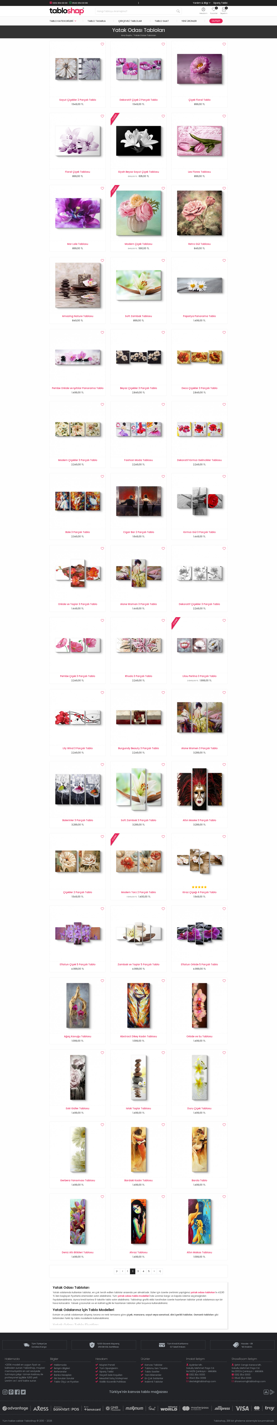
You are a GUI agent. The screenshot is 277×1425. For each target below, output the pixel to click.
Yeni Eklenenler (153, 1375)
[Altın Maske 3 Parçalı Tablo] (199, 789)
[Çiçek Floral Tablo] (199, 68)
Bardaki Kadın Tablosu (138, 1180)
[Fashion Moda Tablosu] (138, 429)
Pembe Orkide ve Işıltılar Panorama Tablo (77, 388)
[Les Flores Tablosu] (199, 140)
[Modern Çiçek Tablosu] (138, 212)
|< (117, 1271)
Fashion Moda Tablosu (138, 460)
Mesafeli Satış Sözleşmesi (113, 1378)
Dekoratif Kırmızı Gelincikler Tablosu (199, 460)
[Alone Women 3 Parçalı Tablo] (199, 717)
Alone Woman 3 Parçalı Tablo (138, 604)
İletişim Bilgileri (62, 1368)
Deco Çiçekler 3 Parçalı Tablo (199, 388)
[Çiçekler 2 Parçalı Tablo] (77, 861)
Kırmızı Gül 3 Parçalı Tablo (199, 532)
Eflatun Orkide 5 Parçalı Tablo (199, 964)
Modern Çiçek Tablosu (138, 244)
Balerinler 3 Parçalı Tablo (77, 820)
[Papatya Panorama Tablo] (199, 285)
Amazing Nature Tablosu (77, 316)
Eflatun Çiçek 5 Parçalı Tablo (77, 964)
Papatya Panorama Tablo (199, 316)
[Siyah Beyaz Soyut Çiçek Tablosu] (138, 140)
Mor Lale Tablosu (77, 244)
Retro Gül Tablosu (199, 244)
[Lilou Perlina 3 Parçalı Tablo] (199, 645)
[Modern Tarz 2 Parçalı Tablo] (138, 861)
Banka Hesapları (62, 1375)
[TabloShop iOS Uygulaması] (266, 1392)
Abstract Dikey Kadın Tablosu (138, 1036)
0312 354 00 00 (59, 3)
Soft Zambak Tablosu (138, 316)
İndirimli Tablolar (154, 1381)
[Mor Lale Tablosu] (77, 212)
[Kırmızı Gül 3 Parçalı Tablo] (199, 501)
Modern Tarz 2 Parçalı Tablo (138, 892)
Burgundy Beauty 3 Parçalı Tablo (138, 748)
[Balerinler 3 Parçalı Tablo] (77, 789)
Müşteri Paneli (107, 1364)
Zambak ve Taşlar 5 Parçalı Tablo (138, 964)
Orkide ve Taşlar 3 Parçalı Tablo (77, 604)
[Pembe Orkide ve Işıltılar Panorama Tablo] (77, 357)
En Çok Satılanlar (154, 1378)
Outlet (216, 21)
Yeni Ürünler (189, 21)
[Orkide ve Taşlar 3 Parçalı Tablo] (77, 573)
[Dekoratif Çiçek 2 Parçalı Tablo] (138, 68)
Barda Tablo (199, 1180)
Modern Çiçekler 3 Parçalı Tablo (77, 460)
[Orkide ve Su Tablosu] (199, 1005)
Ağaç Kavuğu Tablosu (77, 1036)
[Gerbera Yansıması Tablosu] (77, 1149)
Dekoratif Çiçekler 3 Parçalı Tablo (199, 604)
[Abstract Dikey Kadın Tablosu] (138, 1005)
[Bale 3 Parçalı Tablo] (77, 501)
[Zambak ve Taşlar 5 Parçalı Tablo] (138, 933)
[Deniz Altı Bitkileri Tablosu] (77, 1221)
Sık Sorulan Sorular (64, 1378)
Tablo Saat (162, 21)
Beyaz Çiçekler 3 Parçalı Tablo (138, 388)
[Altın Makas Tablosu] (199, 1221)
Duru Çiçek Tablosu (199, 1108)
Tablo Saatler (152, 1371)
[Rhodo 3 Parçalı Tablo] (138, 645)
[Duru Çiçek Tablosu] (199, 1077)
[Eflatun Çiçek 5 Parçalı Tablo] (77, 933)
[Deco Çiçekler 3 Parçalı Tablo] (199, 357)
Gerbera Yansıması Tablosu (77, 1180)
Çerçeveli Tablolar (130, 21)
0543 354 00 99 (80, 3)
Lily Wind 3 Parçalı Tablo (78, 748)
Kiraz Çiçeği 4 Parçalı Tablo (199, 892)
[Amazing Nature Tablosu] (77, 285)
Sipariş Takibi (220, 2)
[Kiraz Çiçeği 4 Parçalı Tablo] (199, 861)
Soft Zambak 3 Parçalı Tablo (138, 820)
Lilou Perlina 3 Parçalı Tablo (199, 676)
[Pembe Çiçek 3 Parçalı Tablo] (77, 645)
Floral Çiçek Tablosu (77, 171)
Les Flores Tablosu (199, 171)
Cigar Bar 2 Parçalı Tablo (138, 532)
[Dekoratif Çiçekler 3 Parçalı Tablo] (199, 573)
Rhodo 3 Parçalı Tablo (138, 676)
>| (160, 1271)
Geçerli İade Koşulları (110, 1375)
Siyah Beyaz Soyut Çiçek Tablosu (138, 171)
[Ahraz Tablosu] (138, 1221)
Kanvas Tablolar (153, 1364)
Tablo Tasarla (97, 21)
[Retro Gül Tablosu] (199, 212)
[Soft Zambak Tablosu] (138, 285)
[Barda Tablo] (199, 1149)
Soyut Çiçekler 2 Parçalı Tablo (77, 99)
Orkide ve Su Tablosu (199, 1036)
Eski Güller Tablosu (77, 1108)
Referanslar (60, 1371)
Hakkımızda (60, 1364)
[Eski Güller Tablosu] (77, 1077)
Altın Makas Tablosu (199, 1252)
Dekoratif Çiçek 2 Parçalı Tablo (139, 99)
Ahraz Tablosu (138, 1252)
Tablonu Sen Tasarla (156, 1368)
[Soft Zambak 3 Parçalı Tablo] (138, 789)
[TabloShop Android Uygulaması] (272, 1392)
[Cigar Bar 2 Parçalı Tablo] (138, 501)
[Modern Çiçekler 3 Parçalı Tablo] (77, 429)
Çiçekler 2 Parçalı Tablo (77, 892)
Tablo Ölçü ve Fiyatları (66, 1381)
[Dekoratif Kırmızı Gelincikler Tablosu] (199, 429)
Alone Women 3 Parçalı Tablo (199, 748)
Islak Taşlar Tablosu (138, 1108)
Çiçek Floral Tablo (199, 99)
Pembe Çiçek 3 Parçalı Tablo (77, 676)
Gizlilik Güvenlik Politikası (112, 1381)
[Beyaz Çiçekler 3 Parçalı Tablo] (138, 357)
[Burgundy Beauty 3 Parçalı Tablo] (138, 717)
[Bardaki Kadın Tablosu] (138, 1149)
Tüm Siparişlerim (108, 1368)
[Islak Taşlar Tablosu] (138, 1077)
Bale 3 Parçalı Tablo (77, 532)
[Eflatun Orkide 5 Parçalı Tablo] (199, 933)
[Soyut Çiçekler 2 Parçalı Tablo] (77, 68)
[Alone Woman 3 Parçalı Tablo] (138, 573)
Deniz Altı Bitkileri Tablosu (77, 1252)
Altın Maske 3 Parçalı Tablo (199, 820)
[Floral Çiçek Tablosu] (77, 140)
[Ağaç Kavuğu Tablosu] (77, 1005)
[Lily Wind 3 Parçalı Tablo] (77, 717)
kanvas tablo (139, 1391)
